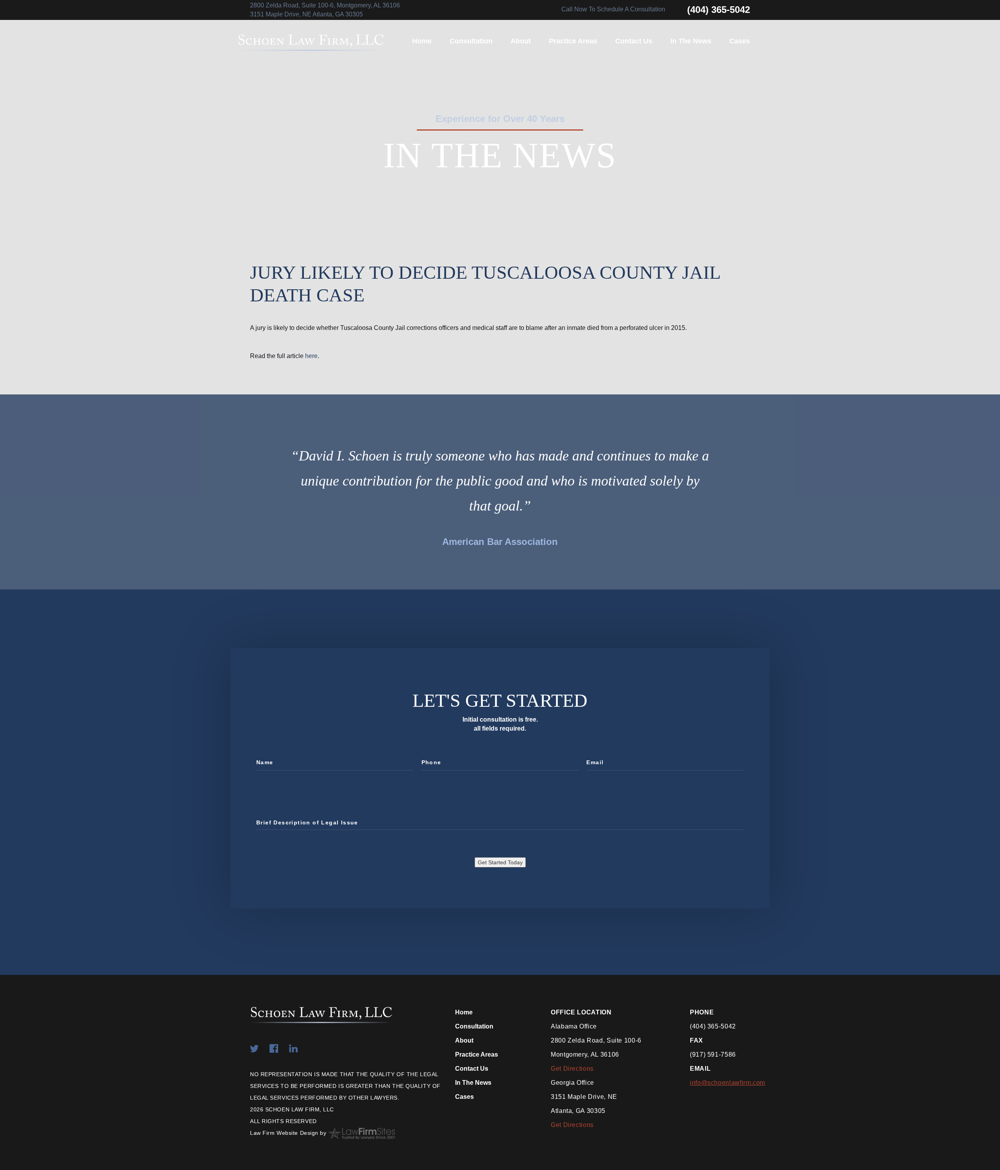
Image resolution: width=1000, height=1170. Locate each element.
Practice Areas (573, 41)
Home (422, 41)
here (311, 356)
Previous (273, 488)
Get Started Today (500, 862)
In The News (690, 41)
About (521, 41)
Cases (739, 41)
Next (726, 488)
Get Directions (572, 1068)
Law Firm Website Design (284, 1133)
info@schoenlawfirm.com (727, 1082)
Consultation (471, 41)
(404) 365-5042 (718, 9)
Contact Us (633, 41)
